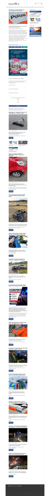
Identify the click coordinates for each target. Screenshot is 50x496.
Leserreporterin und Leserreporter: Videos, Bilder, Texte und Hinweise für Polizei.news (17, 285)
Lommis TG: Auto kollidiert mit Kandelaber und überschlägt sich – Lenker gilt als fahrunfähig (18, 426)
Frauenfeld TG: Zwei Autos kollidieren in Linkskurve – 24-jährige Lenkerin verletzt (17, 259)
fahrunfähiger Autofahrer (14, 444)
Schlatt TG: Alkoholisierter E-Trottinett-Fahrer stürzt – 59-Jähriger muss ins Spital (18, 323)
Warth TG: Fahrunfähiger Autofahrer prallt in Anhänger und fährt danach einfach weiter (17, 234)
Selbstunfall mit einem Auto (16, 365)
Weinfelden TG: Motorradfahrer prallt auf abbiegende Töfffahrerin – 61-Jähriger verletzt (18, 402)
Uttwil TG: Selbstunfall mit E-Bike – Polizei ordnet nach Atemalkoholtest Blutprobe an (17, 374)
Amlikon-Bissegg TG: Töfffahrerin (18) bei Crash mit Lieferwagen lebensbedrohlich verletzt (17, 195)
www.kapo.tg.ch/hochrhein (14, 41)
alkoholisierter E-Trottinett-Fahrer (15, 339)
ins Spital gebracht (22, 135)
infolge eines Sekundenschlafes (16, 472)
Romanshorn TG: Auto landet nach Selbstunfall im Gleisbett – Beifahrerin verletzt (18, 348)
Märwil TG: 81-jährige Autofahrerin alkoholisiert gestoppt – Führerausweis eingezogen (16, 154)
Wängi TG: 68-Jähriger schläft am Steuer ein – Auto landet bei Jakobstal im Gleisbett (18, 454)
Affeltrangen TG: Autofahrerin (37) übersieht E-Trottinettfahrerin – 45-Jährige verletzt (18, 113)
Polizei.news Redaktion (14, 182)
